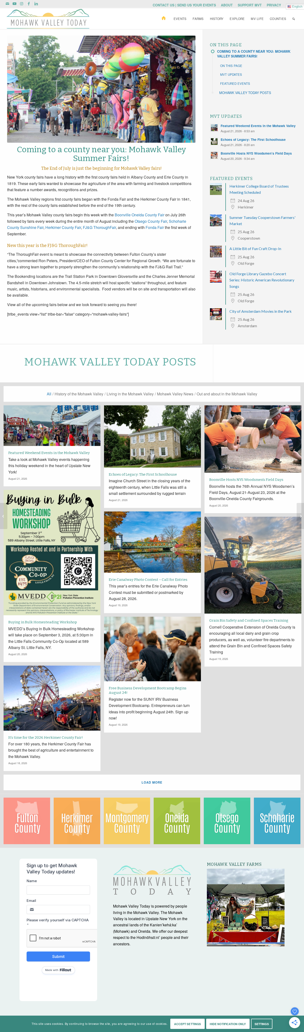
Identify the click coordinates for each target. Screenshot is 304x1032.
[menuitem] (184, 5)
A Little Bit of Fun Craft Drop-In (255, 248)
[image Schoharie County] (279, 823)
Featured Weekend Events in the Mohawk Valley (258, 125)
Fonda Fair (155, 227)
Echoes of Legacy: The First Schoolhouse (253, 139)
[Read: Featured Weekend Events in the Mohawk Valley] (214, 127)
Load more (152, 782)
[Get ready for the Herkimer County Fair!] (3, 516)
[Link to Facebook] (28, 3)
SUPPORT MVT (250, 5)
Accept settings (187, 1024)
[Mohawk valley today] (48, 18)
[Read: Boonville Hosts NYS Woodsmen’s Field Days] (214, 155)
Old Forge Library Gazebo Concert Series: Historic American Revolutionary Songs (261, 280)
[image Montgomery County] (129, 823)
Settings (262, 1024)
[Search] (293, 18)
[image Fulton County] (29, 823)
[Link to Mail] (7, 3)
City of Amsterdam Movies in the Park (260, 311)
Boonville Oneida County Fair (139, 215)
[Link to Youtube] (14, 3)
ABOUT (227, 5)
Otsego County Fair (151, 221)
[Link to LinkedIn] (36, 3)
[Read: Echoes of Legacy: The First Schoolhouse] (214, 141)
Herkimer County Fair (63, 227)
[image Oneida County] (179, 823)
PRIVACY (274, 5)
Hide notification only (228, 1024)
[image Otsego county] (229, 823)
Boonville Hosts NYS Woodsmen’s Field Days (256, 153)
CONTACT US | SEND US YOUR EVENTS (184, 5)
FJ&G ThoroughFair (99, 227)
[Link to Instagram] (21, 3)
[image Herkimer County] (79, 823)
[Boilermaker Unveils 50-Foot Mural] (300, 516)
